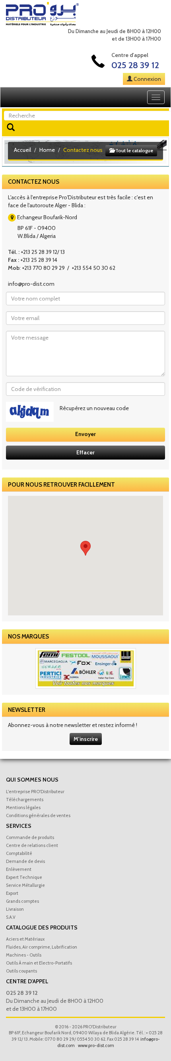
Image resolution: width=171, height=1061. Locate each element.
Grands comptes (22, 901)
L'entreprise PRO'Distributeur (35, 791)
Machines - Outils (23, 955)
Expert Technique (24, 877)
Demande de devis (25, 861)
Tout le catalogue (133, 150)
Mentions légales (23, 807)
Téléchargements (24, 799)
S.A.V (11, 917)
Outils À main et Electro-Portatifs (39, 963)
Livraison (15, 909)
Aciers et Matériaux (25, 939)
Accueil (22, 149)
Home (47, 149)
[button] (85, 548)
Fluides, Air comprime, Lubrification (41, 947)
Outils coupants (21, 971)
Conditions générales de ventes (38, 815)
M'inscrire (86, 739)
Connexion (147, 79)
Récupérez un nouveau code (94, 408)
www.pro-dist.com (96, 1045)
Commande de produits (30, 837)
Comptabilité (19, 853)
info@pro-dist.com (31, 283)
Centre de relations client (32, 845)
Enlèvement (18, 869)
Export (12, 893)
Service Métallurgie (25, 885)
